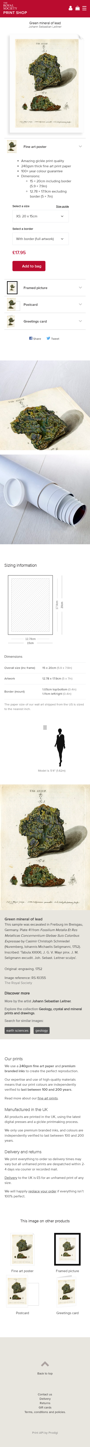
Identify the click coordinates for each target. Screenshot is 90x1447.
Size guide (62, 206)
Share (37, 338)
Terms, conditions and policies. (45, 1412)
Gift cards (45, 1407)
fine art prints (48, 1098)
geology (41, 1030)
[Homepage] (13, 9)
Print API (37, 1432)
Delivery (11, 1178)
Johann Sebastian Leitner (45, 26)
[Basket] (77, 9)
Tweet (55, 338)
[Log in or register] (70, 9)
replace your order (42, 1191)
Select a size (40, 206)
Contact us (45, 1394)
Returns (45, 1403)
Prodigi (53, 1432)
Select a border (22, 228)
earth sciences (17, 1030)
